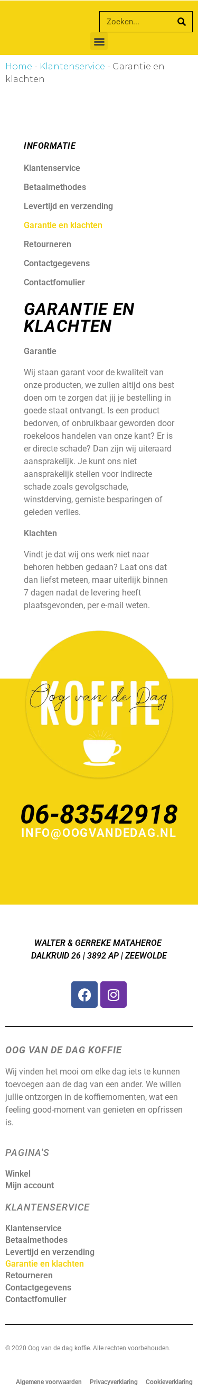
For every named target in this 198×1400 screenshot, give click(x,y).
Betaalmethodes (55, 187)
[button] (99, 41)
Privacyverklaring (114, 1382)
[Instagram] (113, 994)
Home (18, 66)
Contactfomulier (54, 282)
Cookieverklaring (169, 1382)
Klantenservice (72, 66)
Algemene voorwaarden (49, 1382)
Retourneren (47, 244)
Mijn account (29, 1185)
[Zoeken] (181, 22)
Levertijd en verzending (68, 206)
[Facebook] (84, 994)
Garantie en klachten (63, 225)
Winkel (18, 1174)
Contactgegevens (57, 263)
